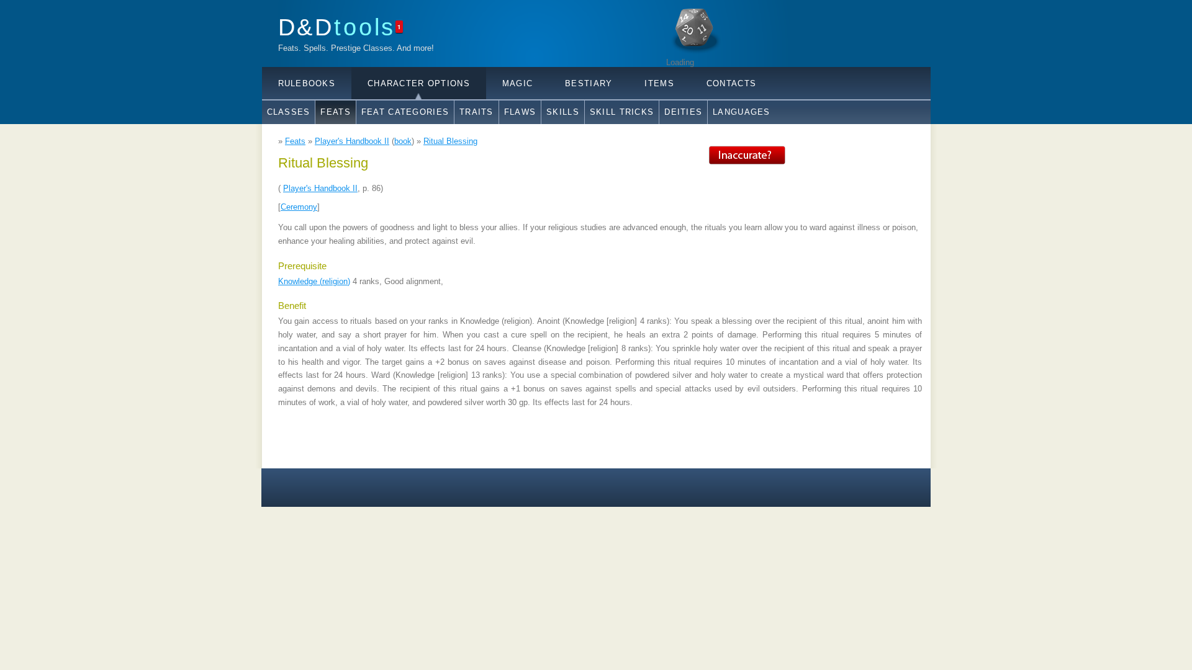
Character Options (419, 83)
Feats (335, 112)
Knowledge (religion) (314, 281)
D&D (337, 27)
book (403, 141)
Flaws (520, 112)
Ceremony (299, 207)
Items (659, 83)
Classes (288, 112)
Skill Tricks (622, 112)
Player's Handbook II (352, 141)
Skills (562, 112)
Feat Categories (405, 112)
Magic (517, 83)
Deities (683, 112)
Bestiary (588, 83)
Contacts (731, 83)
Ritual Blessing (450, 141)
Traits (476, 112)
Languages (741, 112)
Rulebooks (307, 83)
